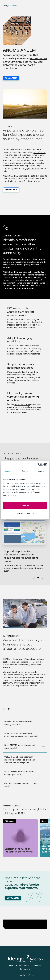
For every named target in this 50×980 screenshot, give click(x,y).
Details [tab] (25, 471)
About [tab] (41, 471)
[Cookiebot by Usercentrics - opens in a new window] (36, 464)
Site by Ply (37, 965)
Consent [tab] (9, 471)
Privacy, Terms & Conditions (19, 965)
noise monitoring (22, 404)
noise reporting (27, 275)
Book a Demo (11, 78)
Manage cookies (24, 513)
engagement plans (31, 168)
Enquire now (11, 190)
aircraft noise (38, 58)
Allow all (25, 505)
